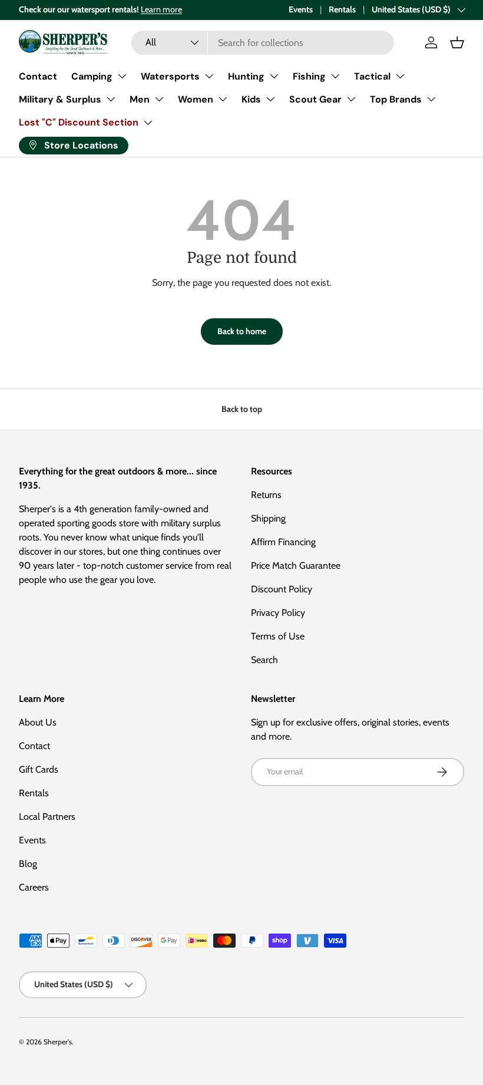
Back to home (241, 331)
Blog (28, 863)
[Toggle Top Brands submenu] (431, 99)
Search (264, 659)
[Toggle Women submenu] (223, 99)
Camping (92, 76)
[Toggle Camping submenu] (122, 76)
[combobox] (263, 43)
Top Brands (396, 99)
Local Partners (47, 816)
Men (140, 99)
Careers (34, 887)
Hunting (246, 76)
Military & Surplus (60, 99)
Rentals (342, 9)
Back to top (241, 409)
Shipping (268, 518)
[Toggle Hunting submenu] (274, 76)
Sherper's (58, 1041)
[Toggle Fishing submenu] (335, 76)
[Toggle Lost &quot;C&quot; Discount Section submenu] (148, 123)
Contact (38, 76)
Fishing (309, 76)
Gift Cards (38, 769)
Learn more (161, 9)
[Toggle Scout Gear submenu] (351, 99)
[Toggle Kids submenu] (270, 99)
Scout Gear (315, 99)
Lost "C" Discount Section (78, 122)
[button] (457, 42)
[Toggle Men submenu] (159, 99)
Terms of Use (278, 636)
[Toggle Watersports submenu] (209, 76)
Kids (251, 99)
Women (195, 99)
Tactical (372, 76)
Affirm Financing (283, 542)
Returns (266, 494)
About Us (38, 722)
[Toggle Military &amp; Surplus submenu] (111, 99)
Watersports (170, 76)
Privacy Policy (278, 612)
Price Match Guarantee (295, 565)
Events (301, 9)
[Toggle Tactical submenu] (400, 76)
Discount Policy (281, 589)
